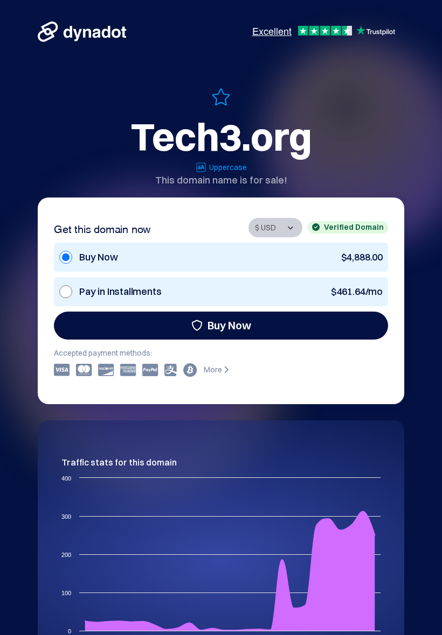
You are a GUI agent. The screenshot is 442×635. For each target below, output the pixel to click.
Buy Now (229, 325)
